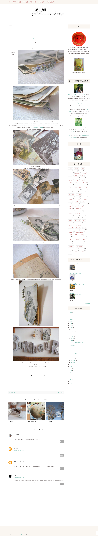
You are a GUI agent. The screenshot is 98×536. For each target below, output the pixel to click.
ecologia (84, 189)
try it (75, 248)
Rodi (82, 234)
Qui (71, 131)
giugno (72, 338)
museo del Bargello (78, 213)
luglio (72, 340)
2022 (71, 375)
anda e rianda (28, 205)
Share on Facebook (24, 380)
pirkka (70, 222)
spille (82, 241)
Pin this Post (51, 380)
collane (76, 182)
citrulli (82, 180)
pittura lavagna (78, 222)
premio (84, 227)
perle (84, 220)
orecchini (77, 215)
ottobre (72, 358)
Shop (35, 2)
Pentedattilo (77, 220)
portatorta (71, 227)
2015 (71, 325)
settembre (73, 356)
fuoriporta (85, 199)
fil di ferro (79, 194)
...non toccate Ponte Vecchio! (77, 342)
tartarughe (71, 246)
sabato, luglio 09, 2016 (19, 477)
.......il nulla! (49, 421)
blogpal (84, 173)
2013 (71, 321)
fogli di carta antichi (38, 127)
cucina (70, 187)
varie (70, 251)
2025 (71, 381)
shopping (84, 239)
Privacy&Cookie (51, 2)
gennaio (72, 329)
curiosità (70, 189)
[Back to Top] (97, 533)
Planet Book (71, 127)
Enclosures (77, 274)
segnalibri (76, 239)
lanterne (71, 208)
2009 (71, 312)
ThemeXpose (21, 534)
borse (70, 175)
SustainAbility (78, 139)
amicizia (76, 168)
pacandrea (72, 293)
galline (82, 201)
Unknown (17, 448)
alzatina (70, 168)
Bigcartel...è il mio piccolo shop (78, 57)
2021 (71, 372)
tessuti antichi (79, 246)
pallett (75, 218)
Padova (83, 215)
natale (70, 215)
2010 (71, 315)
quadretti (36, 383)
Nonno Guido (78, 294)
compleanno (84, 182)
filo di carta (71, 196)
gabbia (77, 201)
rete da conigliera (79, 232)
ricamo (70, 234)
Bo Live (84, 94)
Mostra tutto (87, 303)
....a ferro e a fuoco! (13, 421)
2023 (71, 377)
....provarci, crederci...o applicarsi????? (79, 351)
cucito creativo (78, 187)
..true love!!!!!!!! (74, 353)
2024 (71, 379)
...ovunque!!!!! (74, 345)
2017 (71, 364)
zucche (70, 253)
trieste (70, 248)
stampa (70, 244)
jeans (70, 206)
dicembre (73, 362)
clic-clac (70, 182)
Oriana (16, 434)
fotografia (77, 199)
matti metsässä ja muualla (76, 263)
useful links (42, 2)
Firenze (70, 199)
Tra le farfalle (19, 461)
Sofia (69, 94)
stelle (76, 244)
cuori (86, 187)
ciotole (76, 180)
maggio (72, 336)
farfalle (82, 192)
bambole (70, 173)
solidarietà (76, 241)
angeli (75, 170)
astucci (81, 170)
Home (9, 2)
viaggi (76, 251)
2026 (71, 383)
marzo (72, 333)
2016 (71, 327)
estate (70, 192)
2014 (71, 323)
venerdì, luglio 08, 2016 (19, 436)
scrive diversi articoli (75, 94)
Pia (15, 475)
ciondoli (70, 180)
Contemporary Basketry (75, 273)
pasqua (70, 220)
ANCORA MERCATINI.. (80, 284)
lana (82, 206)
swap (81, 244)
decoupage (77, 189)
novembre (73, 360)
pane (81, 218)
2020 (71, 370)
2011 (71, 317)
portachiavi (71, 225)
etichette (76, 192)
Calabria (76, 175)
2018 (71, 366)
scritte (70, 239)
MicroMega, (81, 103)
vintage (40, 383)
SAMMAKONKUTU (79, 265)
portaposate (78, 225)
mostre (70, 213)
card (83, 175)
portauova (78, 227)
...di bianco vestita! (75, 348)
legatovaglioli (78, 208)
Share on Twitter (38, 380)
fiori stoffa (84, 196)
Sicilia (70, 241)
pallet (70, 218)
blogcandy (77, 173)
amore (83, 168)
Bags (20, 2)
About (14, 2)
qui (74, 131)
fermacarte (71, 194)
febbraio (73, 331)
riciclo (76, 234)
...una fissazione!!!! (31, 421)
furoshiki (71, 201)
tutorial (25, 2)
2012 (71, 319)
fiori (78, 196)
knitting (75, 206)
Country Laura (73, 283)
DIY (31, 2)
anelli (70, 170)
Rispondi (61, 441)
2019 (71, 368)
